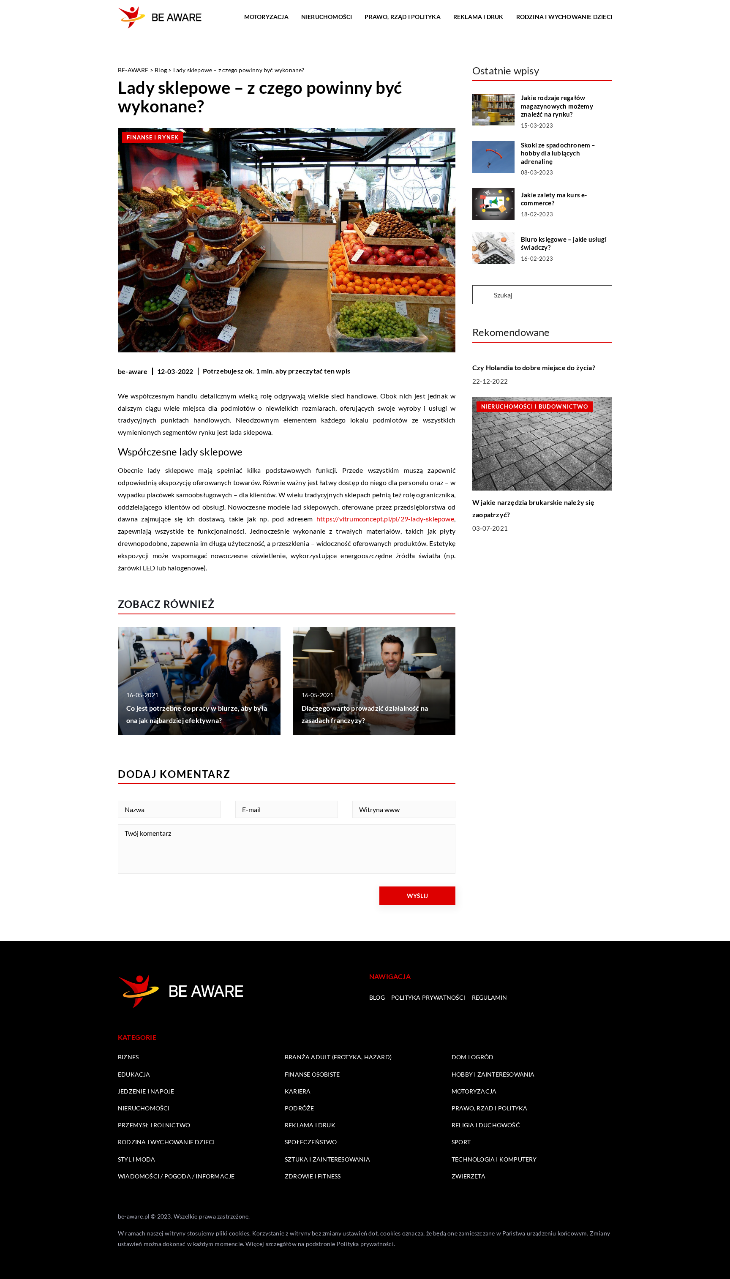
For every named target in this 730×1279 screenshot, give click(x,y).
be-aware (133, 371)
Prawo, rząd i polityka (402, 16)
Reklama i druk (478, 16)
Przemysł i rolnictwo (154, 1125)
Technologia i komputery (494, 1159)
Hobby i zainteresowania (493, 1074)
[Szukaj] (482, 295)
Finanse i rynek (153, 137)
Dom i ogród (472, 1057)
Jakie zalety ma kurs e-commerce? (554, 199)
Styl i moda (136, 1159)
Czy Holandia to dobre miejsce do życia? (533, 367)
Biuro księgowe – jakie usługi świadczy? (564, 243)
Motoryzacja (266, 16)
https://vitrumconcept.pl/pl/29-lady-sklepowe (385, 519)
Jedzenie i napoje (146, 1091)
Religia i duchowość (486, 1125)
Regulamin (489, 997)
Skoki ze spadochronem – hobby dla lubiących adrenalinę (558, 153)
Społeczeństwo (311, 1141)
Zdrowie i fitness (312, 1176)
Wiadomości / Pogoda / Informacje (176, 1176)
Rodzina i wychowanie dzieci (564, 16)
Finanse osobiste (312, 1074)
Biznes (128, 1057)
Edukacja (134, 1074)
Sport (461, 1141)
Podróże (299, 1108)
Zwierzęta (468, 1176)
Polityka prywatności (428, 997)
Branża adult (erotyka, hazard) (338, 1057)
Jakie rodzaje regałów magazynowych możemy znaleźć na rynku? (557, 106)
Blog (377, 997)
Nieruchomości (326, 16)
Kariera (298, 1091)
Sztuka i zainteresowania (327, 1159)
